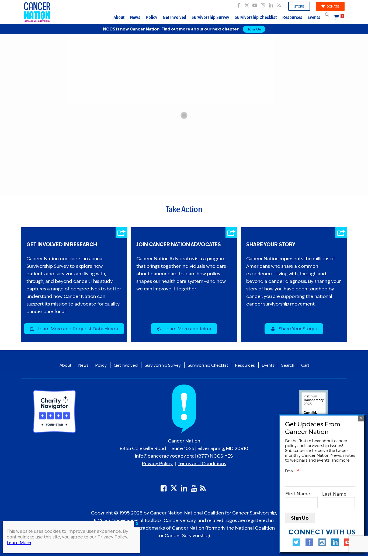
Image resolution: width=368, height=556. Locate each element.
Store (299, 6)
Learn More (19, 542)
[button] (327, 14)
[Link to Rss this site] (279, 4)
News (135, 17)
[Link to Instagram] (263, 4)
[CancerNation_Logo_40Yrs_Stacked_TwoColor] (37, 12)
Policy (151, 17)
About (119, 17)
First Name (297, 494)
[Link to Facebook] (238, 4)
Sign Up (300, 518)
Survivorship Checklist (256, 17)
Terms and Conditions (202, 463)
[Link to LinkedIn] (271, 4)
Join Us (254, 29)
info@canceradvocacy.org (164, 456)
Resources (292, 17)
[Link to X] (247, 4)
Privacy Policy (157, 463)
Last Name (334, 494)
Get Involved (174, 17)
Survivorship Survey (210, 17)
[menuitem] (299, 6)
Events (314, 17)
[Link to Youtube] (255, 4)
